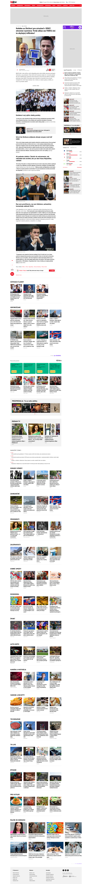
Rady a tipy (38, 711)
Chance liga (12, 636)
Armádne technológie (53, 738)
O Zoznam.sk (15, 870)
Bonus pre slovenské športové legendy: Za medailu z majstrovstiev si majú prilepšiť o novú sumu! (28, 609)
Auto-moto (14, 644)
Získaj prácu (51, 688)
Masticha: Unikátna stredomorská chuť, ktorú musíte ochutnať (42, 709)
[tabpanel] (72, 84)
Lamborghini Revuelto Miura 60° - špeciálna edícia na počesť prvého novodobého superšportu (55, 658)
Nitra (50, 487)
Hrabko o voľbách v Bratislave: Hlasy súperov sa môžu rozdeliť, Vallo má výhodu (28, 460)
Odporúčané (25, 738)
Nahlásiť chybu (19, 275)
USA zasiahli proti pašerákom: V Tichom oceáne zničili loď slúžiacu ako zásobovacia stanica (30, 454)
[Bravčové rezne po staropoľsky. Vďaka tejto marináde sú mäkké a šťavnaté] (16, 701)
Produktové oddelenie (50, 874)
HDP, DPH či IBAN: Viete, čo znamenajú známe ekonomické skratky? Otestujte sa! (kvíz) (15, 608)
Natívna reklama (32, 880)
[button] (50, 70)
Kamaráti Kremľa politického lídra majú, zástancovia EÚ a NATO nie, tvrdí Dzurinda (28, 296)
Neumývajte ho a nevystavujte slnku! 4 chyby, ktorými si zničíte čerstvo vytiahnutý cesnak (55, 809)
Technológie (15, 719)
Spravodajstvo (48, 872)
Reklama (31, 870)
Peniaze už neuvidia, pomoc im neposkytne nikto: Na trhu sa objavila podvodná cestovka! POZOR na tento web (74, 186)
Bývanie (13, 770)
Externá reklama (32, 874)
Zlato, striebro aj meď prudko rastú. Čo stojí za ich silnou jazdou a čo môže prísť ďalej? (42, 608)
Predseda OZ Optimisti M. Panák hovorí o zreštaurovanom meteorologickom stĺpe (51, 438)
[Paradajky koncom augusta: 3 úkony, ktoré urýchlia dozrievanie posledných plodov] (42, 801)
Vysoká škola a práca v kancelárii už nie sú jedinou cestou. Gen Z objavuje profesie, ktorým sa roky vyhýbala (29, 684)
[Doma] (64, 160)
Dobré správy (15, 569)
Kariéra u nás (15, 877)
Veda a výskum (12, 738)
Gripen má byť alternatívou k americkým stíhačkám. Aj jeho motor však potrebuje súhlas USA (29, 734)
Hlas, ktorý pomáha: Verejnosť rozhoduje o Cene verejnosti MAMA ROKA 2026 (15, 684)
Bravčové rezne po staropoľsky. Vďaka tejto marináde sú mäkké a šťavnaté (15, 709)
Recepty (11, 813)
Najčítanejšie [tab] (68, 70)
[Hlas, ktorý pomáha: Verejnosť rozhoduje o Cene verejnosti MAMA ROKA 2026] (16, 676)
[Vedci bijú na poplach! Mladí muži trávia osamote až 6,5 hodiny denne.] (42, 551)
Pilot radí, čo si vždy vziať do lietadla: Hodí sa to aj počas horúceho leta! (16, 558)
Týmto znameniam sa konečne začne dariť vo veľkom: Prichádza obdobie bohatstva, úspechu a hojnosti (74, 142)
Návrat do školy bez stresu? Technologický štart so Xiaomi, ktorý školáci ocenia (54, 583)
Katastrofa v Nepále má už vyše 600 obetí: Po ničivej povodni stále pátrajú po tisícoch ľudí (30, 463)
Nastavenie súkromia (16, 876)
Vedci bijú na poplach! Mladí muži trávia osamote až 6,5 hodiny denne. (42, 559)
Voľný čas (71, 5)
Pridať (52, 270)
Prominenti (27, 5)
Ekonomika (48, 5)
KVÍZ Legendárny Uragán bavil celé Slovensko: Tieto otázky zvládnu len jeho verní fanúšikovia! (28, 533)
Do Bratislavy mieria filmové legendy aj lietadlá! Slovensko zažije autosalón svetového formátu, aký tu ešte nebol (42, 389)
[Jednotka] (64, 157)
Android (38, 738)
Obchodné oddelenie (49, 876)
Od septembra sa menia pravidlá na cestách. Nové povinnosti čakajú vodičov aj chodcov (55, 759)
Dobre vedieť (12, 391)
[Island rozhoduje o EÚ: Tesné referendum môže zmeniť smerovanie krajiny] (55, 500)
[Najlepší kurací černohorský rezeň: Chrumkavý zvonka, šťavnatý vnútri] (55, 701)
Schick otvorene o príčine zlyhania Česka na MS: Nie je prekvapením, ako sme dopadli (42, 633)
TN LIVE (13, 745)
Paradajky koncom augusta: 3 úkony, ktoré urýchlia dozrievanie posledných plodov (42, 809)
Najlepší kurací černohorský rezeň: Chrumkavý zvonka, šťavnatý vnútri (54, 709)
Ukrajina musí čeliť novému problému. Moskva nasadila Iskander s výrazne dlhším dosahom (55, 734)
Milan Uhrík (44, 266)
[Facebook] (63, 870)
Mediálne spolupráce (13, 687)
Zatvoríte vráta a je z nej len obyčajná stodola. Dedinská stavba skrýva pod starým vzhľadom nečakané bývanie (55, 785)
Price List (30, 879)
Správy (13, 444)
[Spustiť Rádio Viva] (72, 26)
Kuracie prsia (52, 712)
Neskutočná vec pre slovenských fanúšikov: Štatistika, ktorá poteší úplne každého (15, 388)
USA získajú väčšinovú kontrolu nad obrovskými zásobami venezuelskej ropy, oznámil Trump (29, 759)
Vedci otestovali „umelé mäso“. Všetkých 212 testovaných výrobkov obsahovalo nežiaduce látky (15, 734)
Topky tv (59, 5)
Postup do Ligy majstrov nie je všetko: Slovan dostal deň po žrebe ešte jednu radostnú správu (29, 633)
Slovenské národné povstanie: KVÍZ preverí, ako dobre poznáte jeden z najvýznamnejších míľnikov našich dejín (35, 457)
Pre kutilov (15, 794)
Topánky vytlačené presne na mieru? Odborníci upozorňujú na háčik (29, 558)
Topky (23, 26)
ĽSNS (26, 266)
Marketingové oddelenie (50, 879)
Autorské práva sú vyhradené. (67, 873)
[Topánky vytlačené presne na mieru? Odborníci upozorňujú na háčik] (29, 551)
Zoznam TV (16, 421)
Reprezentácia (39, 636)
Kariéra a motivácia (18, 670)
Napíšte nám (15, 879)
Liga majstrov (25, 636)
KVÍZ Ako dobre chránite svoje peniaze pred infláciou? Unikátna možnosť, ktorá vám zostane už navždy (28, 389)
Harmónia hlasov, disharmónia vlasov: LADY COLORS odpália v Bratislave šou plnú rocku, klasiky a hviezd (55, 389)
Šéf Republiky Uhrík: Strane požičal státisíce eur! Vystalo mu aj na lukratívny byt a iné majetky (15, 296)
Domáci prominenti (13, 538)
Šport (33, 5)
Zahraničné (20, 5)
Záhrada (38, 812)
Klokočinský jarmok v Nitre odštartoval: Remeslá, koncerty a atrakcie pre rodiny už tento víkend (54, 483)
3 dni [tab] (74, 70)
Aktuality (38, 688)
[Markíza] (64, 150)
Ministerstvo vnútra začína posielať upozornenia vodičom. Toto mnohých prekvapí (42, 658)
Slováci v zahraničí (53, 637)
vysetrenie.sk (52, 562)
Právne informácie (16, 872)
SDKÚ (23, 266)
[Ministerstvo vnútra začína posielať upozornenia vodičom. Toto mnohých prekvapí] (42, 650)
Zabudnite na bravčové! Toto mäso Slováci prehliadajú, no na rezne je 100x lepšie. (28, 709)
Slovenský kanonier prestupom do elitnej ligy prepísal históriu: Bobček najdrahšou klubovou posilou (55, 633)
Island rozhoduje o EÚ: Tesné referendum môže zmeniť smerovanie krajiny (55, 508)
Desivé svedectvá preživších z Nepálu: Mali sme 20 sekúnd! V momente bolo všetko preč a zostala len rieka (16, 508)
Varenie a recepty (17, 695)
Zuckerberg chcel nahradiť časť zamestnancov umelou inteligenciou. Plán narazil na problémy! (42, 684)
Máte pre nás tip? (49, 880)
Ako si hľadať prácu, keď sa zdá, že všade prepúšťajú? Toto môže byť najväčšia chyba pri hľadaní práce (55, 684)
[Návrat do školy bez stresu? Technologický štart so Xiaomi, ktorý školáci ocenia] (55, 575)
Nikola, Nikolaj (56, 2)
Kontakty (48, 870)
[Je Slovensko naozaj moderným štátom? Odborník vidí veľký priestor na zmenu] (42, 475)
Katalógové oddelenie (50, 877)
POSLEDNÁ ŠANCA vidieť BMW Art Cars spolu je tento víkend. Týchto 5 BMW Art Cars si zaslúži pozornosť (15, 659)
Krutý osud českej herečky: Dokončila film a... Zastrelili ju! (42, 533)
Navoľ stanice (65, 167)
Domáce (13, 5)
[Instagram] (65, 870)
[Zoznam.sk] (66, 876)
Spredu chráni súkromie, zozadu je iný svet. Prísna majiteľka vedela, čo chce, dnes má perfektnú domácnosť (42, 785)
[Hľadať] (80, 5)
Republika (31, 266)
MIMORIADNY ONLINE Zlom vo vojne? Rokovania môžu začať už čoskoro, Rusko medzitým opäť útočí (74, 191)
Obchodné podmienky (33, 876)
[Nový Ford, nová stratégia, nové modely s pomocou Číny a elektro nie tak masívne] (29, 650)
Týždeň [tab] (79, 70)
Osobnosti (38, 535)
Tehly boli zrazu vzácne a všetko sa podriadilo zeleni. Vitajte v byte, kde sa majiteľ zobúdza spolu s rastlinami (29, 785)
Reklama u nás (31, 872)
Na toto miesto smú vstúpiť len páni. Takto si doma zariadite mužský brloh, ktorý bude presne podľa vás (15, 785)
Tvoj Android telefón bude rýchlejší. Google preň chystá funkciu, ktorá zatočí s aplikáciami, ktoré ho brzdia (42, 734)
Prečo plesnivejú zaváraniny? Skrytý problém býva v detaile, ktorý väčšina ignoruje (28, 809)
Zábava (70, 139)
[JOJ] (64, 154)
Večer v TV (73, 147)
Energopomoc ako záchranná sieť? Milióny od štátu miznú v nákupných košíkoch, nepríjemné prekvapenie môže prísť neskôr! (55, 609)
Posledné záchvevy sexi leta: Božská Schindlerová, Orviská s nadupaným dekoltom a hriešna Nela (55, 534)
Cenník (30, 877)
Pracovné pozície (14, 361)
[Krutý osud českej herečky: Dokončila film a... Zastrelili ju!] (42, 525)
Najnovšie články (15, 450)
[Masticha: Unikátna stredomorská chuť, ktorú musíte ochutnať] (42, 701)
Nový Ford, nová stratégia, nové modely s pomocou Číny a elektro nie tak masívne (29, 658)
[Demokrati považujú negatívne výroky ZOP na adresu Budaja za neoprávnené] (42, 288)
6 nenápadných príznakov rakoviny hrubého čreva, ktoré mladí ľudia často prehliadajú (55, 559)
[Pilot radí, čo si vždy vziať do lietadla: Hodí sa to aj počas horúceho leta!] (16, 551)
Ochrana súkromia (16, 874)
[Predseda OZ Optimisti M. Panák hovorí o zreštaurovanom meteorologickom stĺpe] (52, 429)
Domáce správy (16, 468)
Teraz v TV (66, 147)
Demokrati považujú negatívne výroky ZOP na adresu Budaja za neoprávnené (42, 296)
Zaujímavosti (40, 5)
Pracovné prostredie (26, 688)
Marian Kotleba (37, 266)
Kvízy (54, 5)
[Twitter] (68, 870)
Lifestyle (65, 5)
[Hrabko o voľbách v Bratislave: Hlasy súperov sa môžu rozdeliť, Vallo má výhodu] (29, 475)
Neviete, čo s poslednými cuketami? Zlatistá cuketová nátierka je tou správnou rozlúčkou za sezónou (16, 809)
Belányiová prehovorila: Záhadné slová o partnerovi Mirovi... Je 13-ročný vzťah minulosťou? (35, 438)
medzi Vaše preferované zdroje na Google (31, 270)
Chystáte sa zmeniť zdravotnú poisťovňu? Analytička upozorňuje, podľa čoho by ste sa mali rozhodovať (42, 759)
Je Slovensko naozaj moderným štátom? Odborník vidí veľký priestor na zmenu (41, 482)
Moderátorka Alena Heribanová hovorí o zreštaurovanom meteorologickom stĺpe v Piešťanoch (18, 439)
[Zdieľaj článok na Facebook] (12, 265)
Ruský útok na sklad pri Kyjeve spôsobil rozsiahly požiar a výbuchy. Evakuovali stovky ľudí (16, 759)
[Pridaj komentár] (12, 261)
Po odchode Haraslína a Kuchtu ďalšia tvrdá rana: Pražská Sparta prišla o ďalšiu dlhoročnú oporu (16, 633)
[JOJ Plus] (64, 163)
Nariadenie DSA (15, 880)
